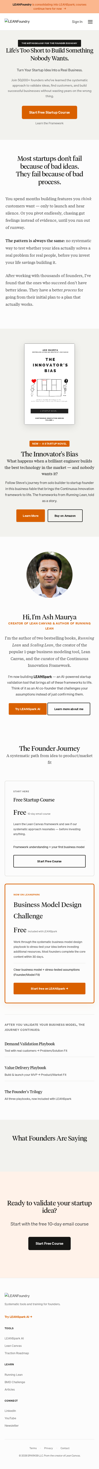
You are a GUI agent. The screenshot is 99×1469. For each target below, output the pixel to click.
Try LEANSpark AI (27, 708)
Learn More (30, 515)
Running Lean (14, 1374)
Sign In (77, 21)
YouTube (10, 1418)
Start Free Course (49, 861)
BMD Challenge (15, 1382)
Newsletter (12, 1425)
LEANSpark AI (14, 1338)
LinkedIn (10, 1410)
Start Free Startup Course (49, 112)
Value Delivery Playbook (25, 1067)
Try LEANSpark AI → (18, 1316)
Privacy (48, 1448)
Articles (10, 1389)
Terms (33, 1448)
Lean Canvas (13, 1345)
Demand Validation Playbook (30, 1043)
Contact (65, 1448)
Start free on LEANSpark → (49, 988)
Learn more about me (69, 708)
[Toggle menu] (90, 22)
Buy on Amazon (65, 515)
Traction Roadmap (17, 1353)
